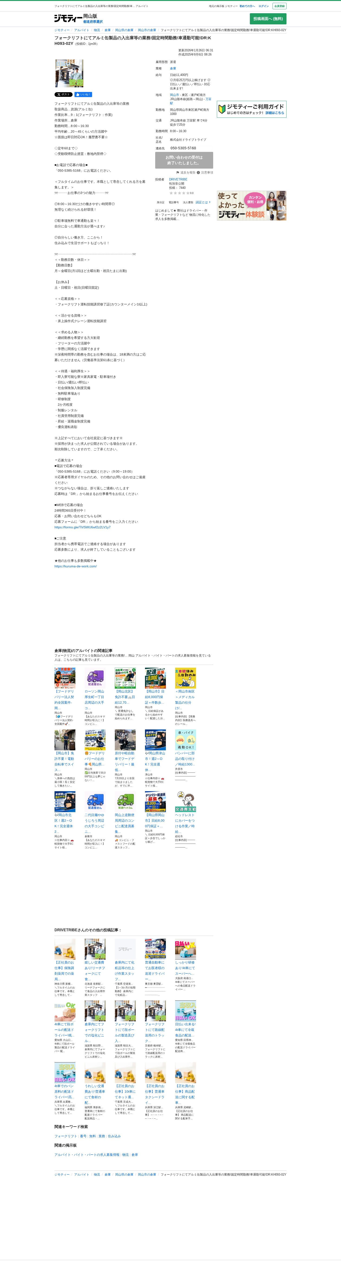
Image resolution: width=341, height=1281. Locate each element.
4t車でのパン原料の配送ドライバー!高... (64, 1091)
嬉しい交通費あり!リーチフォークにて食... (95, 971)
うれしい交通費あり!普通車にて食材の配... (95, 1094)
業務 (102, 1136)
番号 (83, 1136)
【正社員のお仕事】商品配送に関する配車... (185, 1094)
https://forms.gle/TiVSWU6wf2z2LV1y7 (83, 527)
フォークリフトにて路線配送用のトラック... (154, 1032)
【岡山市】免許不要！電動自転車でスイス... (64, 761)
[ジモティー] (68, 18)
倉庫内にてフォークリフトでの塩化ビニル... (94, 1032)
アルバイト (81, 30)
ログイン (264, 6)
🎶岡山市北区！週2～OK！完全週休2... (64, 823)
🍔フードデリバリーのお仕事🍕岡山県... (95, 758)
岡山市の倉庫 (147, 30)
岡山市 (174, 95)
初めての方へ (247, 6)
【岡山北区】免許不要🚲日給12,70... (125, 697)
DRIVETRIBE (178, 179)
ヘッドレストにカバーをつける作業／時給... (185, 823)
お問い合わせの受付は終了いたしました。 (184, 160)
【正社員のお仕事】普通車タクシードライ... (154, 1094)
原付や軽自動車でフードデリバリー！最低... (124, 761)
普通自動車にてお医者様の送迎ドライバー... (154, 971)
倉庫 (108, 30)
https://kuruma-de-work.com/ (76, 566)
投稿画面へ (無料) (268, 19)
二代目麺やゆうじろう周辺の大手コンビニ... (94, 823)
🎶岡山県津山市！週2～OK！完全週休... (155, 761)
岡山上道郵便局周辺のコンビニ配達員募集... (124, 823)
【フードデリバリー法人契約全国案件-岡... (64, 700)
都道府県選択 (93, 21)
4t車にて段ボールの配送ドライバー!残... (64, 1029)
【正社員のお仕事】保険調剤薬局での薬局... (64, 971)
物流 (97, 30)
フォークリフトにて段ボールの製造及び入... (124, 1032)
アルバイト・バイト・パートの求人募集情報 (87, 1155)
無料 (92, 1136)
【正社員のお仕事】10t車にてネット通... (125, 1091)
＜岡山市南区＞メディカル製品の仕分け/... (185, 700)
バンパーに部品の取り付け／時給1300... (185, 758)
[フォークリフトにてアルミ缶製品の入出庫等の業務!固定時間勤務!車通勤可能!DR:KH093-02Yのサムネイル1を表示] (69, 73)
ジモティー (62, 30)
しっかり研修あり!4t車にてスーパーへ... (185, 968)
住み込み (114, 1136)
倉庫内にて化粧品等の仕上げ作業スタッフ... (124, 971)
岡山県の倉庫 (124, 30)
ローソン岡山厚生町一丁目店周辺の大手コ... (94, 700)
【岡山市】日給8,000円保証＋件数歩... (154, 697)
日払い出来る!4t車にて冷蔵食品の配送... (185, 1029)
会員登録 (279, 6)
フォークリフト (66, 1136)
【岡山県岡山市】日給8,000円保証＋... (154, 820)
